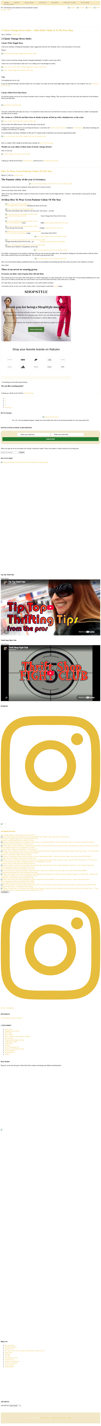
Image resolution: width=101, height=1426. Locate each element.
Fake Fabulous (9, 1367)
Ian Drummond (78, 128)
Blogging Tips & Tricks (12, 1031)
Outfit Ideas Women (11, 1042)
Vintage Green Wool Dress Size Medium (52, 241)
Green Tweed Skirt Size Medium (15, 233)
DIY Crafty (8, 1033)
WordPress (64, 1418)
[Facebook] (80, 7)
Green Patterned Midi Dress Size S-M (56, 223)
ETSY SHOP (85, 2)
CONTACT (43, 2)
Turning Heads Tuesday (50, 161)
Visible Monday (28, 161)
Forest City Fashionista (12, 1361)
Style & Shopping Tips (12, 1047)
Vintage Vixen (9, 1359)
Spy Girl (7, 1356)
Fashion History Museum (58, 128)
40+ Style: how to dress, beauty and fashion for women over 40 (24, 1351)
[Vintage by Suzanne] (24, 462)
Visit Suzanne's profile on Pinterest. (12, 1018)
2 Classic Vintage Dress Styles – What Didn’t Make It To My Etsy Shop (37, 30)
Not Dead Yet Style (11, 1347)
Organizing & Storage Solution (14, 1040)
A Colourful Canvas (11, 1358)
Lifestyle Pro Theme (44, 1418)
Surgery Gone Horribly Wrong (14, 1049)
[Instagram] (72, 7)
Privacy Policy (29, 2)
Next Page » (8, 407)
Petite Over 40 (9, 1349)
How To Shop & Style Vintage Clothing (17, 1036)
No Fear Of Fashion (11, 1363)
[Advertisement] (17, 1100)
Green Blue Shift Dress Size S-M (15, 216)
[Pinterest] (89, 7)
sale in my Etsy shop (46, 143)
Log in (69, 1418)
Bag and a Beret (10, 1345)
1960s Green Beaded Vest (13, 223)
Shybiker (7, 1354)
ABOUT (17, 2)
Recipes (7, 1045)
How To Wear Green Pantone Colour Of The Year (26, 171)
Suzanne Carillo (6, 10)
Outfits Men (8, 1043)
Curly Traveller (9, 1365)
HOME (6, 2)
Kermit (56, 286)
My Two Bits (9, 1038)
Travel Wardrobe (10, 1050)
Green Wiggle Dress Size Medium (16, 206)
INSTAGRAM (9, 4)
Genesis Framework (56, 1418)
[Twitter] (96, 7)
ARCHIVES (5, 1405)
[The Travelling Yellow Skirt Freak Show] (1, 1130)
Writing (7, 1054)
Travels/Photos (9, 1052)
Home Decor (9, 1034)
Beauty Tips (8, 1029)
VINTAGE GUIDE (69, 2)
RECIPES (55, 2)
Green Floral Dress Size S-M (54, 228)
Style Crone (8, 1352)
